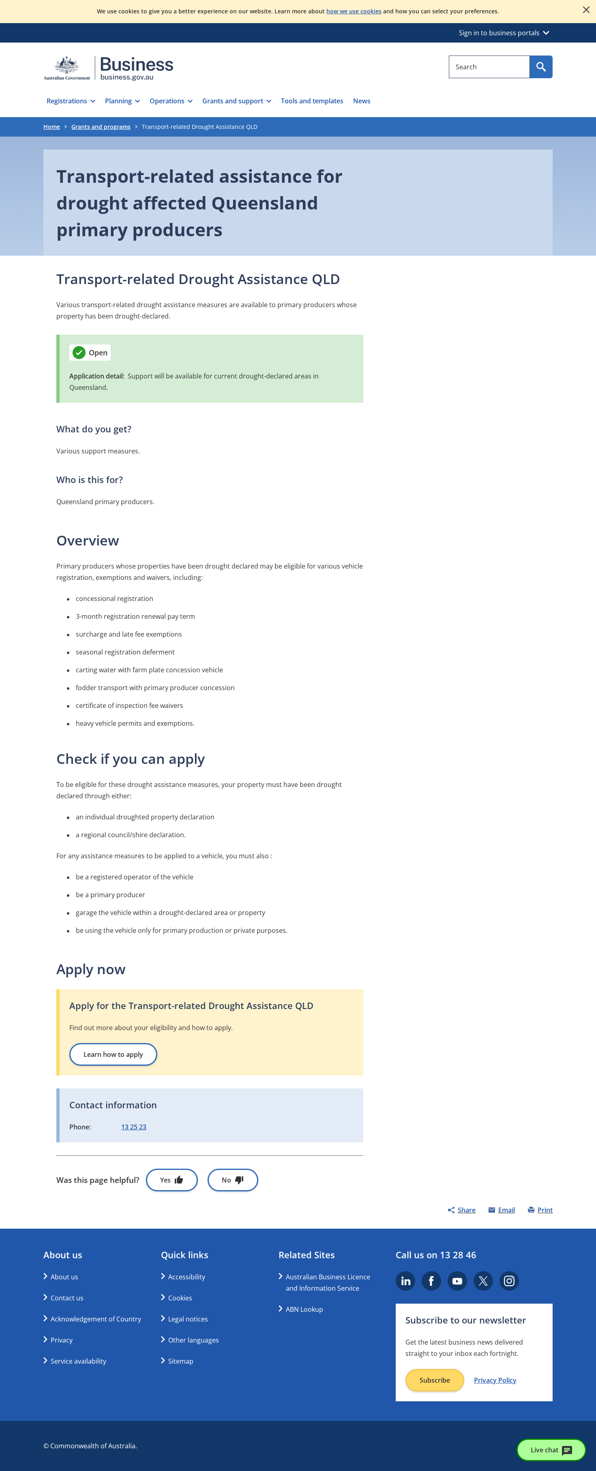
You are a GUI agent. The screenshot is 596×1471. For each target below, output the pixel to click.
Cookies (180, 1298)
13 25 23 (133, 1126)
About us (64, 1276)
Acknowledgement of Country (96, 1319)
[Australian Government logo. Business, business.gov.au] (108, 68)
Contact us (67, 1298)
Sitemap (180, 1361)
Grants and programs (101, 126)
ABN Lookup (304, 1309)
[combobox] (489, 67)
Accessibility (186, 1276)
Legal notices (188, 1319)
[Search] (541, 67)
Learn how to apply (113, 1054)
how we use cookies (354, 11)
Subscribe (435, 1380)
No (226, 1180)
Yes (165, 1180)
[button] (71, 100)
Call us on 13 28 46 (436, 1255)
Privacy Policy (495, 1380)
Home (51, 126)
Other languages (193, 1340)
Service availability (78, 1361)
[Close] (586, 9)
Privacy (62, 1340)
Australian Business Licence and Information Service (328, 1282)
